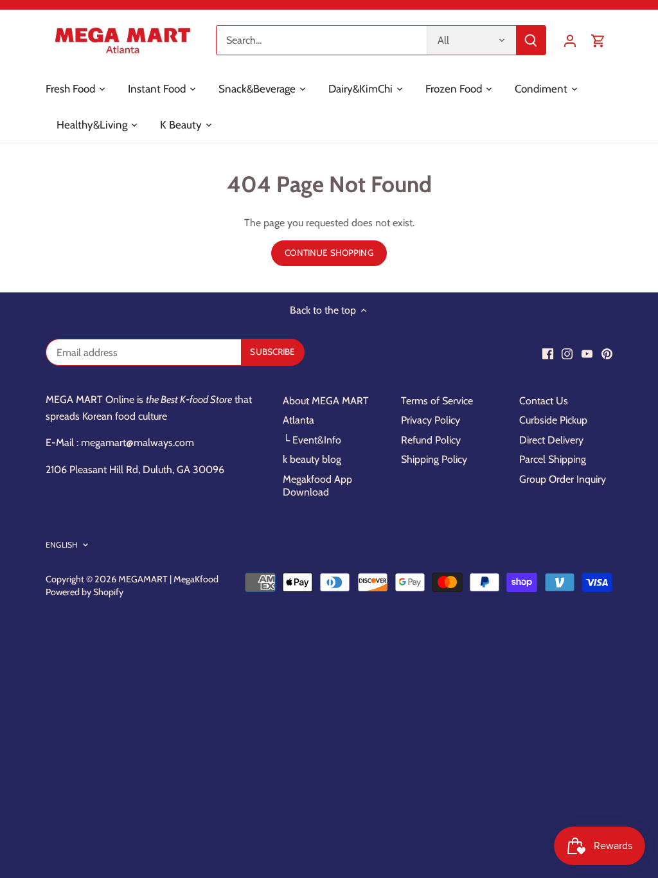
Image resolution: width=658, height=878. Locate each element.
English (62, 545)
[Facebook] (547, 353)
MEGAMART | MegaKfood (168, 579)
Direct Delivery (551, 440)
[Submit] (531, 40)
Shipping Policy (434, 459)
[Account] (570, 40)
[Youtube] (587, 353)
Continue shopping (329, 252)
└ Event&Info (312, 440)
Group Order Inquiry (562, 479)
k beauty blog (312, 459)
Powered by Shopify (84, 592)
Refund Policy (431, 440)
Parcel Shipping (552, 459)
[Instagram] (567, 353)
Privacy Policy (430, 420)
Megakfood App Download (317, 486)
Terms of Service (437, 401)
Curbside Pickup (553, 420)
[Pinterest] (606, 353)
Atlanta (298, 420)
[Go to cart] (598, 40)
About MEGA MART (326, 401)
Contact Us (543, 401)
